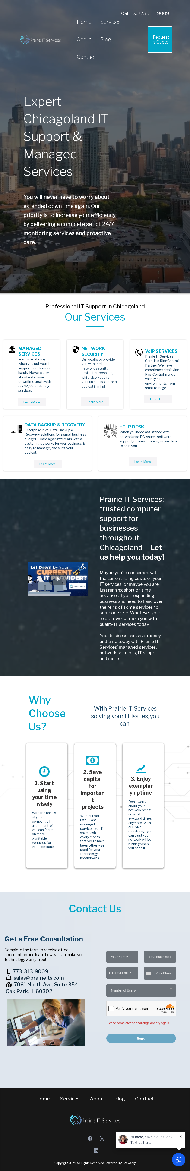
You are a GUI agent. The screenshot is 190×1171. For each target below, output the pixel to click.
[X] (102, 1139)
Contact (86, 57)
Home (84, 22)
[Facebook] (90, 1139)
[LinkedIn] (96, 1151)
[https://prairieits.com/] (40, 39)
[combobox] (149, 973)
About (84, 39)
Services (110, 22)
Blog (105, 39)
